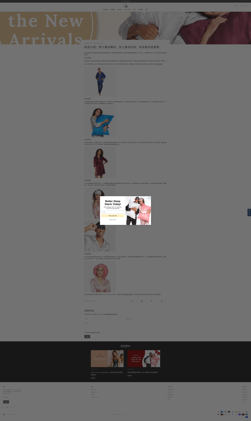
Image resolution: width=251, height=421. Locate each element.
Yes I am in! (113, 216)
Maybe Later (112, 219)
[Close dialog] (149, 198)
